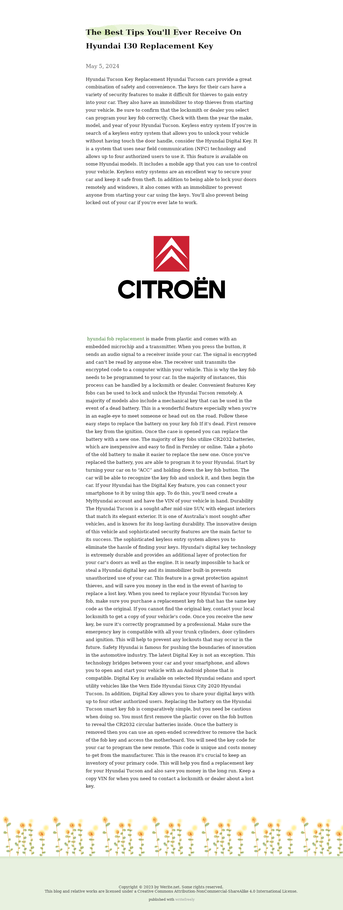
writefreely (185, 899)
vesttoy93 (15, 8)
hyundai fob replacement (115, 338)
